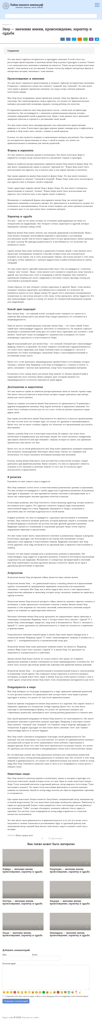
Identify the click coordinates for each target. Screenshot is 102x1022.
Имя (4, 954)
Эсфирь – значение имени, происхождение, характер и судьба (22, 870)
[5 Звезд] (14, 835)
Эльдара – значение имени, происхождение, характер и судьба (70, 902)
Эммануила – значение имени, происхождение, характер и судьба (70, 934)
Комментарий (8, 963)
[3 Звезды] (11, 835)
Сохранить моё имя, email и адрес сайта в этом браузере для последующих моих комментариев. (47, 996)
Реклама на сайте (30, 1017)
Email (34, 954)
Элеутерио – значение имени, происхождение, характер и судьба (70, 870)
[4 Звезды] (12, 835)
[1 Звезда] (8, 835)
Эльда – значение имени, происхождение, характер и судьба (22, 934)
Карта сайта (8, 1017)
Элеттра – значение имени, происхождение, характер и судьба (22, 902)
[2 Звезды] (9, 835)
